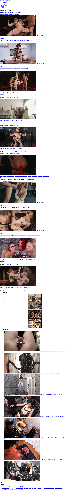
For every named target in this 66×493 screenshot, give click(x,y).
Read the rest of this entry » (40, 35)
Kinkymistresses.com (18, 488)
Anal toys (1, 176)
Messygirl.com (25, 488)
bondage (1, 64)
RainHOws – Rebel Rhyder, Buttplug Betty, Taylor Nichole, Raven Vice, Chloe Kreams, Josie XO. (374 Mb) (20, 235)
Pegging (36, 488)
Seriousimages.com (47, 488)
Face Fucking (30, 176)
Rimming (21, 92)
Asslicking (12, 176)
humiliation (13, 92)
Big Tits (3, 231)
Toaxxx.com (13, 489)
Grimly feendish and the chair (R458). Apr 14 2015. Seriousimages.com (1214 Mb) (51, 416)
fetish (57, 486)
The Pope (21, 148)
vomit (34, 259)
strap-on (19, 64)
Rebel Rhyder (16, 64)
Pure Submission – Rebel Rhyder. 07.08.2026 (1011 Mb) (10, 12)
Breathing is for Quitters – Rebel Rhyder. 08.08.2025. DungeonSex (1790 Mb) (14, 262)
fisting (11, 148)
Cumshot (9, 287)
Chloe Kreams (10, 259)
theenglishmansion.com (5, 489)
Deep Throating (9, 120)
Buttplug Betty (5, 259)
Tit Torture (11, 489)
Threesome (24, 92)
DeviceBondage (7, 148)
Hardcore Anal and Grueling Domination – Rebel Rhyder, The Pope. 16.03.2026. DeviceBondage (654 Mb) (20, 123)
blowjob (18, 176)
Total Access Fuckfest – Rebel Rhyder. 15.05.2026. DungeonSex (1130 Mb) (14, 68)
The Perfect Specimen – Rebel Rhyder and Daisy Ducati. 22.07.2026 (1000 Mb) (14, 40)
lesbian (8, 64)
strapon (60, 488)
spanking (57, 488)
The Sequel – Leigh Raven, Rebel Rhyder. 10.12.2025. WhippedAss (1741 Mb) (14, 207)
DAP (5, 92)
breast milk (29, 486)
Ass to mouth (9, 176)
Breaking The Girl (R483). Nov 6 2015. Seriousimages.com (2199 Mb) (50, 373)
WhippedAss (36, 231)
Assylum (3, 120)
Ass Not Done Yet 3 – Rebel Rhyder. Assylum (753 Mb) (10, 95)
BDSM (6, 120)
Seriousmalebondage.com (53, 488)
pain (38, 176)
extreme (45, 486)
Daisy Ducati (5, 64)
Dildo (8, 231)
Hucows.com (7, 488)
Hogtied (5, 488)
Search (7, 290)
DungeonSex (10, 92)
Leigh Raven (23, 231)
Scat (44, 488)
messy (23, 488)
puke (44, 176)
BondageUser (5, 14)
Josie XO (17, 259)
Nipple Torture (29, 488)
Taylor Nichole (30, 259)
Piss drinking (41, 176)
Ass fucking (5, 176)
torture (18, 489)
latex (21, 488)
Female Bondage (10, 14)
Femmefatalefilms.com (53, 486)
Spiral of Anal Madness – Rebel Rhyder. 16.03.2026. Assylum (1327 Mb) (13, 151)
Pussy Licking (12, 64)
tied (8, 489)
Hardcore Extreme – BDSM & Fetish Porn (6, 0)
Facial (33, 176)
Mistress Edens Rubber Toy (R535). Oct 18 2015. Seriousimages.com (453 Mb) (51, 459)
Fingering (13, 231)
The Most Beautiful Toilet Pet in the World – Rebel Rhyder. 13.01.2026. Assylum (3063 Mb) (17, 179)
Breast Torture (33, 486)
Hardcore (21, 287)
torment (16, 489)
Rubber (42, 488)
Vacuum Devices (22, 489)
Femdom (10, 231)
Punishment (39, 488)
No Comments (2, 38)
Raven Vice (22, 259)
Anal (1, 92)
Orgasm (32, 488)
